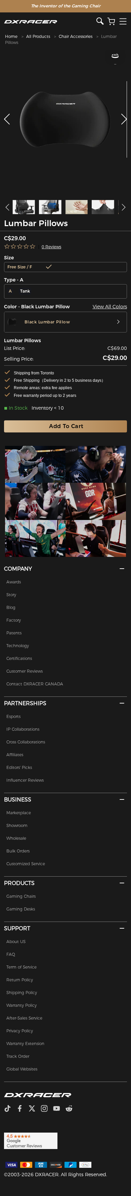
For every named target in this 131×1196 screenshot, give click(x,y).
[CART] (111, 21)
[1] (35, 464)
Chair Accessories (75, 36)
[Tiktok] (10, 1109)
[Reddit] (72, 1109)
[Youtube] (59, 1109)
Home (11, 36)
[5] (35, 538)
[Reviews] (20, 246)
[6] (96, 538)
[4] (96, 501)
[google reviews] (30, 1140)
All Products (38, 36)
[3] (35, 501)
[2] (96, 464)
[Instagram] (47, 1109)
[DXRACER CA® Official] (50, 22)
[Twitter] (35, 1109)
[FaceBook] (22, 1109)
